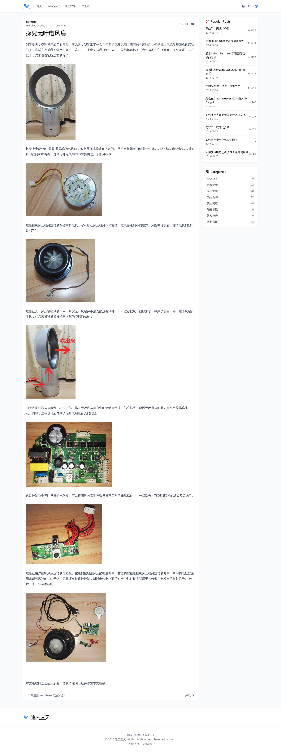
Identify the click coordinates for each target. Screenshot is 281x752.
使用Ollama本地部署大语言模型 (224, 41)
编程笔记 (53, 6)
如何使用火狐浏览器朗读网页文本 (225, 115)
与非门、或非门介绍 (217, 127)
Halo (172, 739)
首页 (39, 6)
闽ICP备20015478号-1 (140, 734)
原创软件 (70, 6)
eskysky (31, 22)
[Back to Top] (268, 739)
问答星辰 (147, 744)
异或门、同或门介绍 (217, 28)
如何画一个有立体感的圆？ (221, 139)
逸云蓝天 (120, 739)
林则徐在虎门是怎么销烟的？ (222, 86)
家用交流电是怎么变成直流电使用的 (226, 152)
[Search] (249, 6)
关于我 (86, 6)
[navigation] (46, 695)
